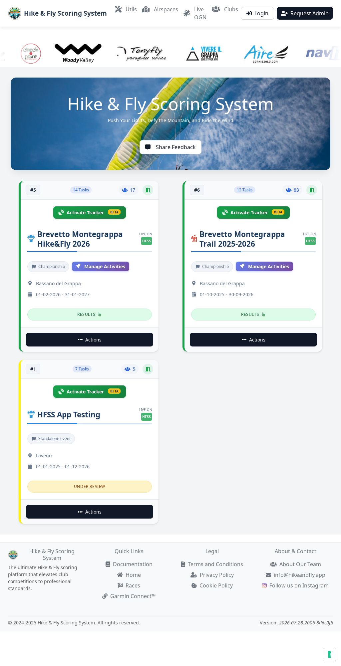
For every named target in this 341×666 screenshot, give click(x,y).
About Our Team (300, 564)
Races (133, 585)
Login (261, 13)
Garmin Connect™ (133, 596)
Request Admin (309, 13)
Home (133, 574)
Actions (93, 339)
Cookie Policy (216, 585)
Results (86, 314)
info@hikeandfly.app (299, 574)
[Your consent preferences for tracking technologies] (329, 654)
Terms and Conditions (215, 564)
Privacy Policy (217, 574)
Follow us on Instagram (299, 585)
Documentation (133, 564)
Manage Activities (104, 266)
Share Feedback (176, 147)
